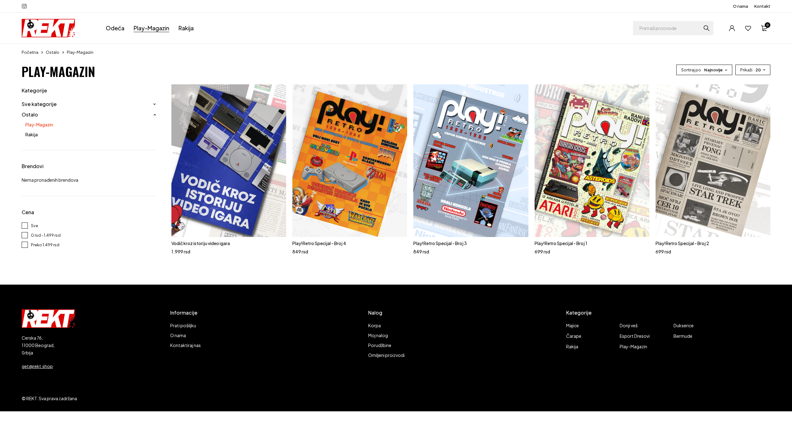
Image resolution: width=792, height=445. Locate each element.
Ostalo (52, 52)
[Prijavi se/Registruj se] (732, 28)
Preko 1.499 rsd (45, 244)
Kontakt (762, 6)
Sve (34, 225)
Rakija (31, 134)
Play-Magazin (39, 124)
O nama (740, 6)
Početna (30, 52)
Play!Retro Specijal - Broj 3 (440, 243)
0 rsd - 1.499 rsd (46, 235)
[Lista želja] (748, 28)
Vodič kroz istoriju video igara (200, 243)
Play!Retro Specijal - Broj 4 (319, 243)
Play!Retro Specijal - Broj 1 (561, 243)
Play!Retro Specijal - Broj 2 (682, 243)
